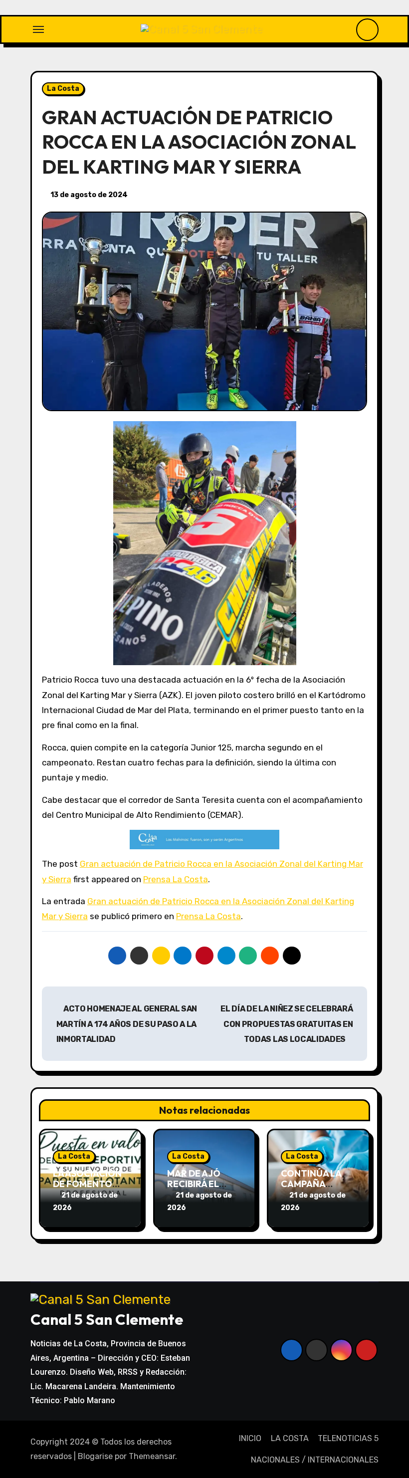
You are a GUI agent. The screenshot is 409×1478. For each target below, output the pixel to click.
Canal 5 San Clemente (106, 1319)
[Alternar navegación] (38, 29)
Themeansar (152, 1456)
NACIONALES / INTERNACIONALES (315, 1460)
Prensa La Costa (175, 879)
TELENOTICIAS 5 (348, 1438)
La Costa (63, 88)
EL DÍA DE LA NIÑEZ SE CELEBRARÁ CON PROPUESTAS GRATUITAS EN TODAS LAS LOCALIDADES (286, 1024)
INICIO (250, 1438)
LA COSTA (289, 1438)
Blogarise (95, 1456)
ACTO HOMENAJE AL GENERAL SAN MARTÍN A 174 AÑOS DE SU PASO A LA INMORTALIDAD (126, 1024)
